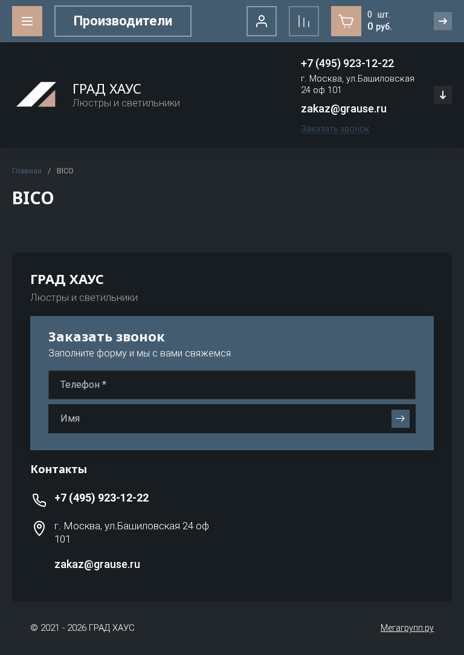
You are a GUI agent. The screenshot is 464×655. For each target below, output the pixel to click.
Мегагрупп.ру (407, 628)
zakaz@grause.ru (344, 108)
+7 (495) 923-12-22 (347, 63)
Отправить (401, 419)
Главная (27, 170)
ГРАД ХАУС (106, 88)
